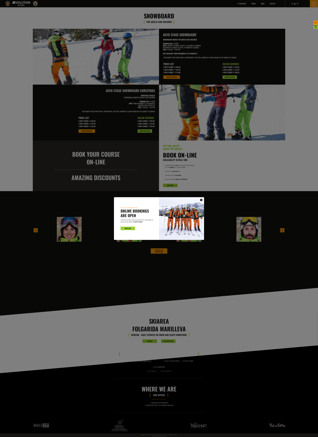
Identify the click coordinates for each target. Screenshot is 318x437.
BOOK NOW (128, 228)
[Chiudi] (201, 200)
